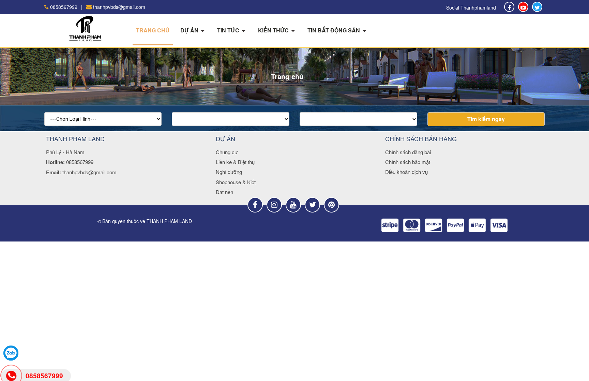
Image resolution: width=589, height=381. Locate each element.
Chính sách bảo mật (407, 161)
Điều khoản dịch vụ (406, 171)
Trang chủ (152, 30)
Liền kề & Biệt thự (235, 161)
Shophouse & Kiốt (236, 182)
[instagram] (274, 205)
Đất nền (224, 191)
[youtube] (293, 205)
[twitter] (312, 205)
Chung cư (227, 152)
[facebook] (537, 7)
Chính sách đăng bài (408, 152)
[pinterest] (331, 205)
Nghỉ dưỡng (229, 171)
